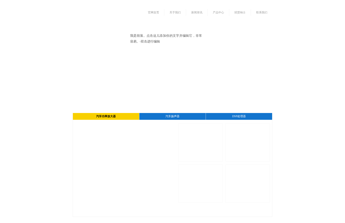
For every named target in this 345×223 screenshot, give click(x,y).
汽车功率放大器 (106, 116)
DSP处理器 (239, 116)
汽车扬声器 (172, 116)
